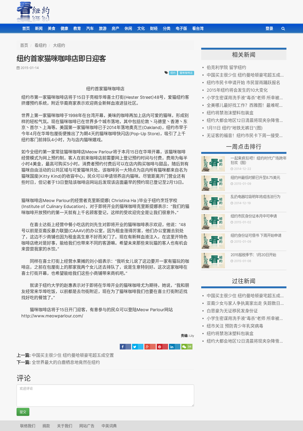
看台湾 (198, 28)
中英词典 (109, 425)
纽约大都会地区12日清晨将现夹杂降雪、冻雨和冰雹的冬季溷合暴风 (246, 120)
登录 (269, 28)
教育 (77, 28)
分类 (166, 28)
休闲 (128, 28)
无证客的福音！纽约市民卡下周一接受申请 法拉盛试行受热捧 (246, 135)
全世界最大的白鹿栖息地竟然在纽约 (66, 362)
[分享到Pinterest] (162, 346)
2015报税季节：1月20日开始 (253, 254)
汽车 (90, 28)
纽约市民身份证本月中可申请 (254, 216)
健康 (64, 28)
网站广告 (86, 425)
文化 (141, 28)
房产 (115, 28)
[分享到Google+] (150, 346)
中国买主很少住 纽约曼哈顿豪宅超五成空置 (73, 355)
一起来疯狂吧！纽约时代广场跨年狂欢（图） (258, 160)
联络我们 (27, 425)
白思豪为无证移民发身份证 (232, 310)
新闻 (39, 28)
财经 (154, 28)
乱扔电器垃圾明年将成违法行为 (255, 196)
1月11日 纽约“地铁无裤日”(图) (235, 127)
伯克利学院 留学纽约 (226, 67)
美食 (51, 28)
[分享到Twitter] (137, 346)
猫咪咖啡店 (186, 72)
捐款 (46, 425)
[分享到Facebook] (125, 346)
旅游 (103, 28)
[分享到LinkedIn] (174, 346)
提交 (23, 412)
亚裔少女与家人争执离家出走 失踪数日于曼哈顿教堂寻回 (246, 303)
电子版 (181, 28)
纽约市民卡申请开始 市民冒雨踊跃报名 (243, 82)
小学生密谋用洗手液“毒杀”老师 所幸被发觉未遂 (246, 97)
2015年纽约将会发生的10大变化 (237, 90)
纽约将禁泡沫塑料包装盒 (230, 112)
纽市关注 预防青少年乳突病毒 (235, 325)
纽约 (173, 72)
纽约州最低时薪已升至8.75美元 (255, 177)
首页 (26, 28)
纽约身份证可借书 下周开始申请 (256, 235)
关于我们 (64, 425)
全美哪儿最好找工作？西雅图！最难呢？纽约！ (246, 105)
